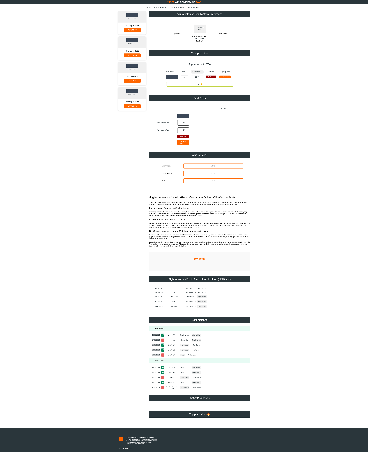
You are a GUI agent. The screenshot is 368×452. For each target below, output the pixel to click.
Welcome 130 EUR (183, 142)
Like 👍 (199, 84)
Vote (213, 166)
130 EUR (225, 77)
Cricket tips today (160, 7)
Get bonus (132, 30)
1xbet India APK (193, 7)
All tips (148, 7)
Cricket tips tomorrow (177, 7)
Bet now (211, 77)
